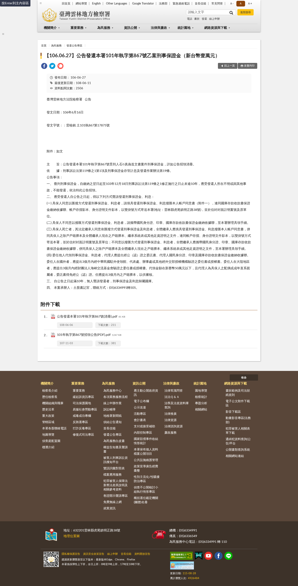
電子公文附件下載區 (238, 403)
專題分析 (201, 403)
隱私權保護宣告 (71, 554)
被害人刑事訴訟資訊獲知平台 (115, 460)
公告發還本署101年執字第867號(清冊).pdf (91, 316)
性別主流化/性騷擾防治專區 (147, 479)
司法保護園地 (82, 403)
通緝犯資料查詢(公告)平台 (238, 441)
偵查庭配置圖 (51, 441)
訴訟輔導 (109, 409)
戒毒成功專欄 (82, 415)
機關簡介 (50, 27)
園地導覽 (201, 390)
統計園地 (184, 27)
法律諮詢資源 (173, 426)
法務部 (163, 3)
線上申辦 (214, 19)
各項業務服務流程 (115, 397)
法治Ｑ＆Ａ (171, 397)
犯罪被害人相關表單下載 (238, 430)
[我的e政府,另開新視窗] (199, 556)
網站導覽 (81, 3)
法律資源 (170, 420)
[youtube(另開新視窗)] (208, 556)
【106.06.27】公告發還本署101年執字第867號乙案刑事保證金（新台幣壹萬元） (132, 55)
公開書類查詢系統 (238, 449)
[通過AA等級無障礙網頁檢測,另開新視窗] (181, 556)
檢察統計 (201, 397)
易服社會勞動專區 (85, 409)
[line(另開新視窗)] (228, 556)
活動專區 (140, 413)
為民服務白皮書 (114, 441)
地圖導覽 (48, 434)
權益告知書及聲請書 (115, 449)
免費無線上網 (112, 502)
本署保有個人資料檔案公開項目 (146, 451)
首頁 (43, 45)
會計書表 (140, 420)
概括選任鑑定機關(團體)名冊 (146, 500)
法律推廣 (170, 413)
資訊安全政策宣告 (93, 554)
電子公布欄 (141, 401)
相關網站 (201, 409)
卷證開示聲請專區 (115, 495)
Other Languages (116, 3)
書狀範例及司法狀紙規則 (238, 392)
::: (41, 3)
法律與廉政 (159, 27)
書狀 (196, 19)
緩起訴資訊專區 (83, 397)
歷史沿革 (48, 409)
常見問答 (217, 3)
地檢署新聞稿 (112, 415)
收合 (244, 377)
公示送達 (140, 407)
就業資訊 (109, 508)
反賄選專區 (80, 422)
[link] (44, 66)
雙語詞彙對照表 (114, 468)
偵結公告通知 (112, 422)
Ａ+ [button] (250, 3)
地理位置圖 (71, 536)
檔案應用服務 (112, 474)
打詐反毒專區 (82, 428)
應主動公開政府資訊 (146, 392)
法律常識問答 (173, 390)
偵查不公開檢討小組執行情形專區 (146, 489)
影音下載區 (233, 411)
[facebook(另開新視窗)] (218, 556)
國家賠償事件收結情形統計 (146, 441)
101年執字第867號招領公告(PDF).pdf (89, 334)
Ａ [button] (240, 3)
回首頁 (66, 3)
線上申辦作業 (112, 403)
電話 (189, 19)
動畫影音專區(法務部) (238, 420)
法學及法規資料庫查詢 (176, 405)
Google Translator (143, 3)
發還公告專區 (74, 45)
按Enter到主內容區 (15, 3)
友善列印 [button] (249, 66)
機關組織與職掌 (52, 403)
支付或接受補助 (144, 426)
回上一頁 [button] (229, 66)
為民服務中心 (112, 390)
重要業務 (77, 27)
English (96, 3)
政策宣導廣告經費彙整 (146, 468)
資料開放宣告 (142, 554)
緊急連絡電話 (181, 3)
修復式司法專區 (83, 434)
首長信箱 (200, 3)
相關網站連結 (235, 456)
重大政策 (48, 415)
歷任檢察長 (49, 397)
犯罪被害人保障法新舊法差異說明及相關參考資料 (115, 485)
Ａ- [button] (232, 3)
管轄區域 (48, 422)
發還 (204, 19)
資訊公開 (130, 27)
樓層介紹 (48, 447)
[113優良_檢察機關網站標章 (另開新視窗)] (182, 566)
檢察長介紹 (49, 390)
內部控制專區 (143, 432)
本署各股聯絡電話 (54, 428)
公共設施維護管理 (146, 460)
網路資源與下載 (215, 27)
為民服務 (103, 27)
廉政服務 (170, 432)
